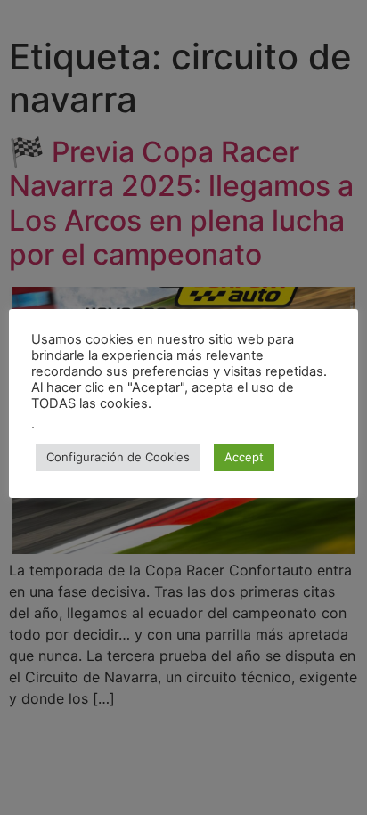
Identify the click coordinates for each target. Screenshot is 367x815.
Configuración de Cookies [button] (118, 457)
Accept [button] (244, 457)
